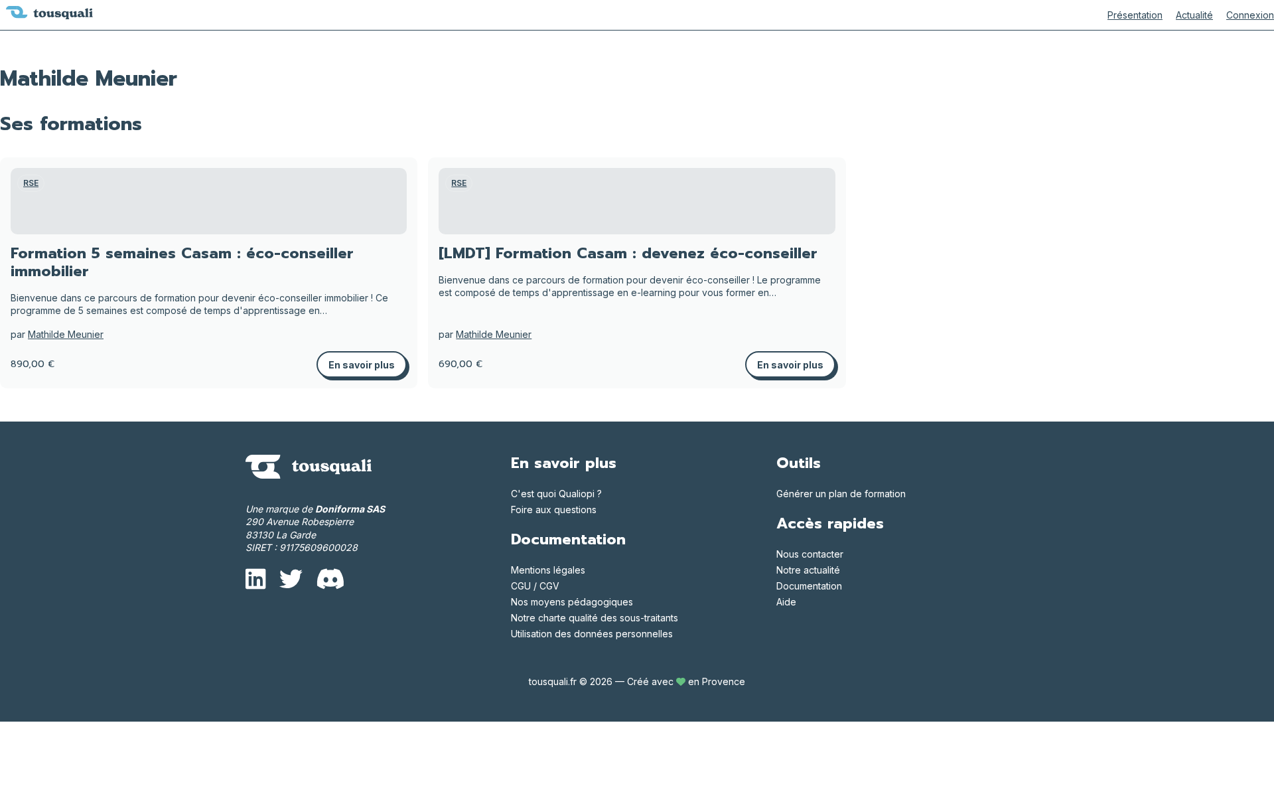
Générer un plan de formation (841, 493)
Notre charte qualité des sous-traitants (594, 617)
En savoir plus (361, 364)
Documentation (809, 585)
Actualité (1194, 15)
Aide (786, 601)
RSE (30, 183)
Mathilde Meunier (66, 334)
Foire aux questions (554, 509)
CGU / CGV (535, 585)
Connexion (1250, 15)
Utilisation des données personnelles (592, 633)
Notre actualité (808, 570)
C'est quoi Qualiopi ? (556, 493)
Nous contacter (809, 554)
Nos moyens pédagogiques (572, 601)
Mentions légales (548, 570)
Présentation (1135, 15)
